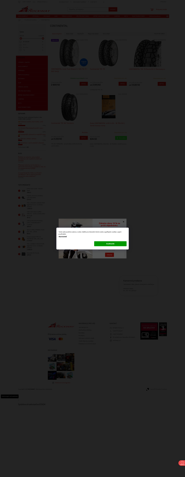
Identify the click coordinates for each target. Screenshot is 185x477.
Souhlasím (110, 244)
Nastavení (63, 236)
